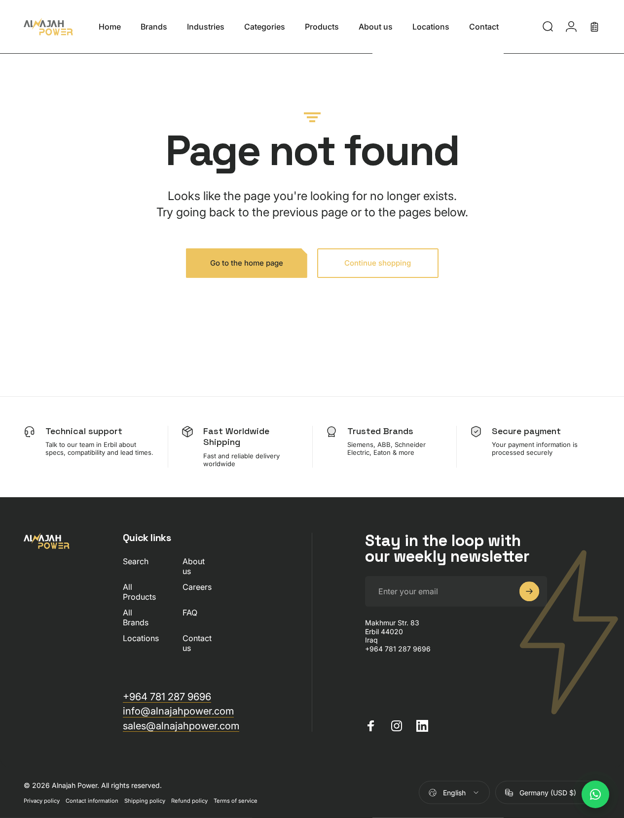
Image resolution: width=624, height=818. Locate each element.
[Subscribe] (529, 591)
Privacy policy (42, 800)
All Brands (135, 617)
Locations (141, 638)
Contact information (92, 800)
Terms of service (235, 800)
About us (194, 566)
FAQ (190, 612)
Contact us (197, 643)
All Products (139, 592)
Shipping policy (144, 800)
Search (135, 561)
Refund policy (189, 800)
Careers (197, 587)
